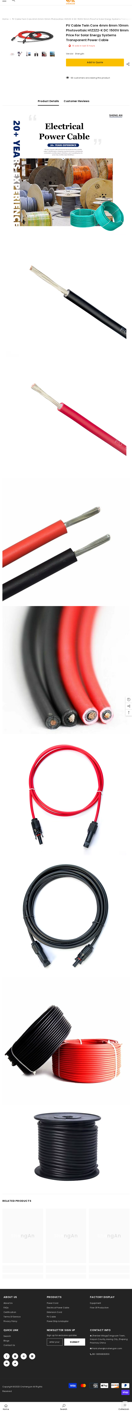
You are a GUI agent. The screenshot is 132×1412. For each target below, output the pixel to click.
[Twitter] (15, 1363)
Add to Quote (95, 62)
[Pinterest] (24, 1356)
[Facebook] (7, 1356)
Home (5, 19)
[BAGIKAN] (127, 64)
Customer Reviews (76, 101)
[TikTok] (32, 1356)
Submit (75, 1342)
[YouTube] (7, 1363)
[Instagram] (15, 1356)
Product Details (48, 101)
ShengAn (79, 53)
